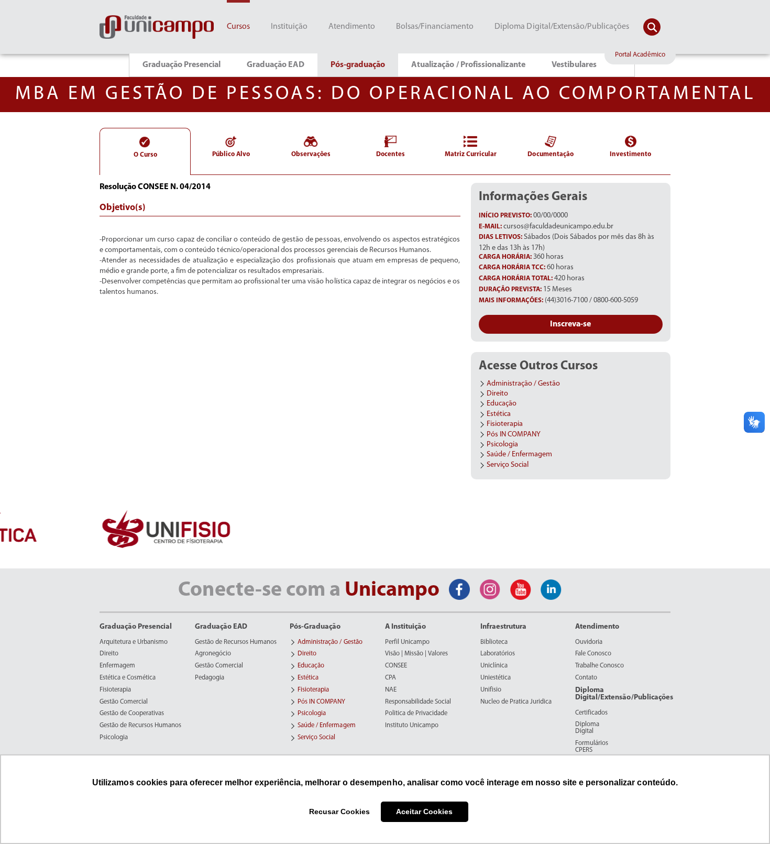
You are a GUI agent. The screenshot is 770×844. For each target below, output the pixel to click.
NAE (391, 690)
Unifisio (490, 690)
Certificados (591, 713)
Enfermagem (117, 666)
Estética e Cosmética (128, 678)
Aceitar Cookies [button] (424, 811)
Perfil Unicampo (407, 642)
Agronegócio (213, 654)
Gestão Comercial (124, 702)
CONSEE (396, 666)
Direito (109, 654)
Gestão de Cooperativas (132, 713)
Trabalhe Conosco (599, 666)
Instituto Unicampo (411, 725)
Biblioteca (494, 642)
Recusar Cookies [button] (339, 811)
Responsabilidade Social (418, 702)
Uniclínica (494, 666)
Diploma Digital (587, 728)
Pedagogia (209, 678)
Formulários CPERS (591, 746)
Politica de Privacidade (416, 713)
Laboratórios (497, 654)
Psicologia (114, 738)
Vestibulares (574, 65)
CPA (390, 678)
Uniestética (495, 678)
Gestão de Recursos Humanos (140, 725)
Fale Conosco (593, 654)
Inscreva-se (570, 324)
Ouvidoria (588, 642)
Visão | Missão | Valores (416, 654)
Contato (586, 678)
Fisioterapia (115, 690)
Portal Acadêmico (640, 54)
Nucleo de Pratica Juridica (516, 702)
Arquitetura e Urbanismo (134, 642)
